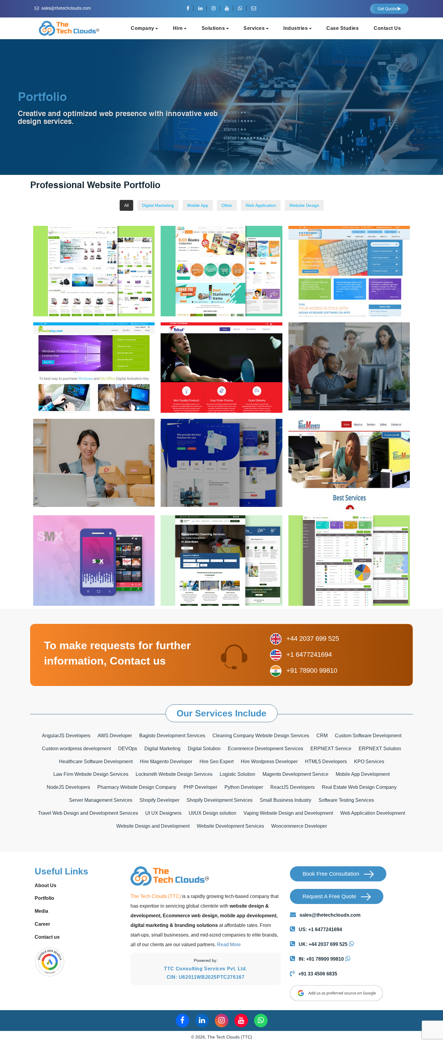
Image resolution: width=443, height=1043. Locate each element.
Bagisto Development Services (172, 735)
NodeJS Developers (68, 787)
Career (42, 924)
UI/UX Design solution (212, 813)
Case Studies (342, 28)
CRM (322, 735)
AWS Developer (115, 735)
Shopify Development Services (220, 800)
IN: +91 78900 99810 (320, 959)
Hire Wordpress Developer (269, 761)
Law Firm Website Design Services (90, 774)
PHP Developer (200, 787)
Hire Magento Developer (166, 761)
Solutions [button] (214, 28)
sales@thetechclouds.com (66, 8)
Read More (229, 944)
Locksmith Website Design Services (174, 774)
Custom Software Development (368, 735)
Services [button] (254, 28)
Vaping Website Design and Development (288, 813)
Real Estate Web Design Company (359, 787)
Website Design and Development (153, 826)
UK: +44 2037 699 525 (322, 944)
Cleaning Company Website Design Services (260, 735)
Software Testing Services (346, 800)
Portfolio (44, 898)
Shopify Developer (159, 800)
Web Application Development (372, 813)
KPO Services (369, 761)
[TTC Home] (69, 25)
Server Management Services (100, 800)
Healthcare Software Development (96, 761)
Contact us (47, 937)
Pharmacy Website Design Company (136, 787)
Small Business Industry (285, 800)
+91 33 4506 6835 (317, 973)
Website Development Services (230, 826)
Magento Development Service (295, 774)
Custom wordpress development (76, 748)
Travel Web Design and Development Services (88, 813)
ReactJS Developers (292, 787)
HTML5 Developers (326, 761)
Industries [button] (296, 28)
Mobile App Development (363, 774)
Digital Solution (204, 748)
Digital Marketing (162, 748)
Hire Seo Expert (217, 761)
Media (41, 911)
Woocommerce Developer (299, 826)
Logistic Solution (237, 774)
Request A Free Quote (330, 896)
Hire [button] (178, 28)
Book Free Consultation (332, 874)
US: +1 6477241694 (319, 929)
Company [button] (143, 28)
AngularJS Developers (66, 735)
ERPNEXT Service (330, 748)
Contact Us (387, 28)
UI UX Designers (163, 813)
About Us (45, 885)
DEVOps (127, 748)
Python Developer (244, 787)
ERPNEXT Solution (380, 748)
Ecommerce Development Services (265, 748)
